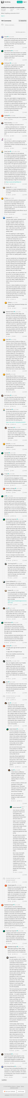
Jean (7, 608)
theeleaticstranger (8, 904)
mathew (6, 115)
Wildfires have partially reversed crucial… (13, 7)
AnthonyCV (7, 63)
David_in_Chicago (10, 488)
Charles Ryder (11, 885)
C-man (6, 473)
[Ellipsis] (26, 36)
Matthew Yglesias (3, 10)
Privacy (18, 1086)
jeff (5, 496)
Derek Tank (7, 151)
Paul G (7, 339)
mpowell (6, 453)
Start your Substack (10, 1091)
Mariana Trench (10, 311)
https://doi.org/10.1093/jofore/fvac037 (16, 422)
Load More (4, 1080)
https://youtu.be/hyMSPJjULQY (13, 182)
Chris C (7, 661)
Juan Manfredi (7, 50)
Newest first (23, 20)
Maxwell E (12, 957)
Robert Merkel (7, 622)
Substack (7, 1095)
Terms (22, 1086)
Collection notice (14, 1087)
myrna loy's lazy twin (11, 519)
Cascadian (8, 217)
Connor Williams (10, 581)
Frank (5, 36)
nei (5, 139)
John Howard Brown (9, 1066)
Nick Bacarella (7, 1054)
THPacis (6, 198)
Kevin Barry (7, 395)
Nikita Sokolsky (8, 122)
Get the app (21, 1091)
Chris (7, 374)
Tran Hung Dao (11, 563)
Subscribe (19, 2)
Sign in (25, 2)
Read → (3, 16)
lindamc (8, 187)
